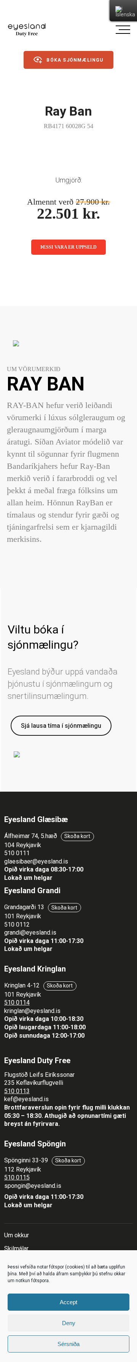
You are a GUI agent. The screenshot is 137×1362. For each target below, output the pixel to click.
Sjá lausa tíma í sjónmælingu (61, 725)
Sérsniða (68, 1344)
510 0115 (17, 1177)
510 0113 (17, 1091)
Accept (68, 1302)
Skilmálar (16, 1248)
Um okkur (16, 1235)
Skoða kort (77, 836)
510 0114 (17, 1002)
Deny (68, 1323)
